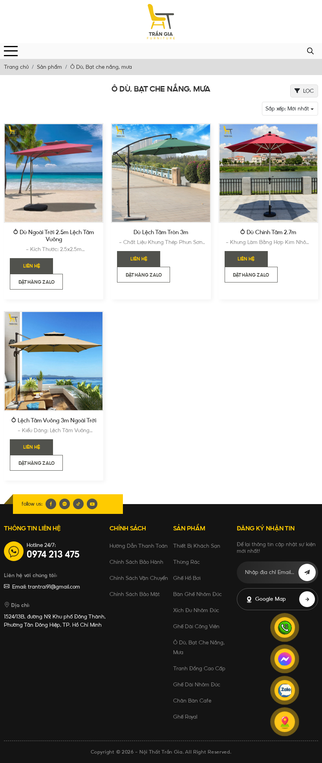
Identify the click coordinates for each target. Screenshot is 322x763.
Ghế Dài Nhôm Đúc (196, 684)
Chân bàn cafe (192, 700)
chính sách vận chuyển (139, 578)
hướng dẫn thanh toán (139, 545)
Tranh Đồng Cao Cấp (199, 668)
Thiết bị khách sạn (196, 545)
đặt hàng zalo (36, 282)
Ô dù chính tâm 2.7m (268, 232)
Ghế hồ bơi (187, 578)
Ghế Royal (185, 716)
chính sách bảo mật (135, 594)
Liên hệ (31, 266)
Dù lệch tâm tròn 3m (161, 232)
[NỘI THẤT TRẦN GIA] (161, 21)
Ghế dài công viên (196, 626)
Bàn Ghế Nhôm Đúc (197, 594)
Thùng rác (186, 561)
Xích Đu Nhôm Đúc (196, 610)
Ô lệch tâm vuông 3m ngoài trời (53, 420)
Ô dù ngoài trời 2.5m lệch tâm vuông (53, 236)
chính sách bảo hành (136, 561)
